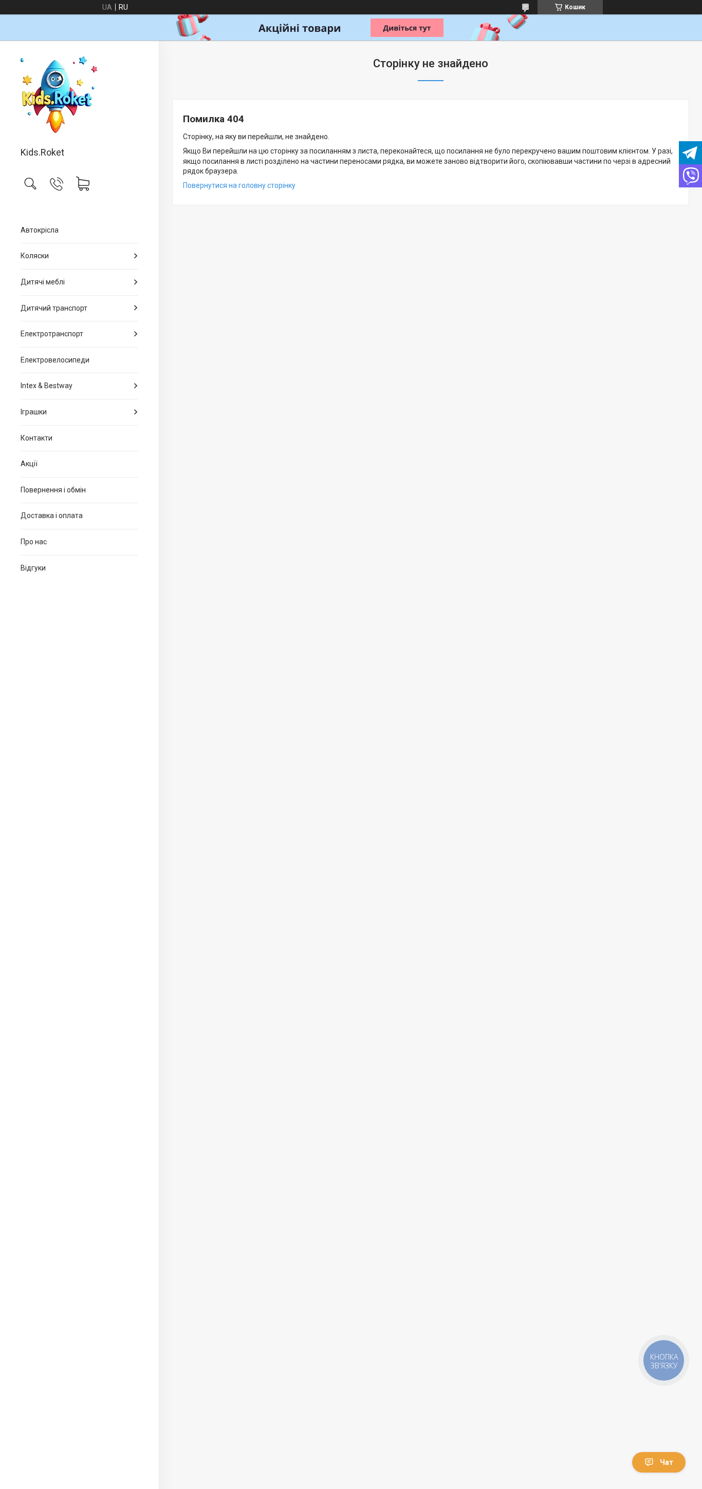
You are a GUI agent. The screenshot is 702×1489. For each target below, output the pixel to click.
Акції (29, 464)
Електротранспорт (52, 334)
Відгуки (33, 568)
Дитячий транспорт (54, 308)
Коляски (35, 256)
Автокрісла (40, 230)
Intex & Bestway (46, 385)
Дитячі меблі (43, 282)
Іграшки (34, 412)
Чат (666, 1462)
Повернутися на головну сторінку (239, 185)
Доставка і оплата (52, 515)
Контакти (36, 438)
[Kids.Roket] (79, 94)
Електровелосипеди (55, 360)
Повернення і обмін (53, 490)
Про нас (34, 542)
